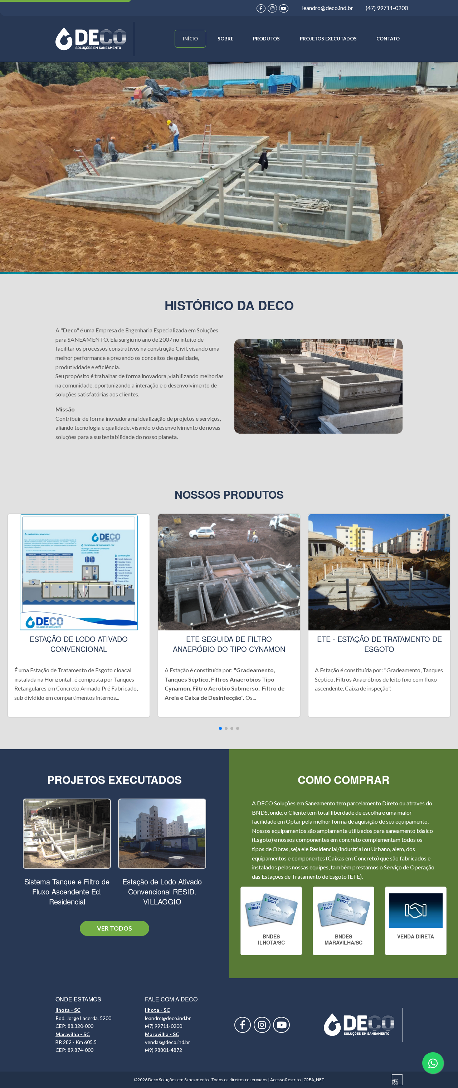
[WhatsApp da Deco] (433, 1063)
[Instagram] (273, 7)
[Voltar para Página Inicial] (94, 38)
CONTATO (388, 39)
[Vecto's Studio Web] (397, 1079)
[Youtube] (284, 7)
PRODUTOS (266, 39)
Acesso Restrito (285, 1079)
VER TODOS (114, 928)
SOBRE (225, 39)
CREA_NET (313, 1079)
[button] (220, 728)
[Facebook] (262, 7)
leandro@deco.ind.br (327, 7)
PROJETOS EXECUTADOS (328, 39)
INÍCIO (190, 39)
